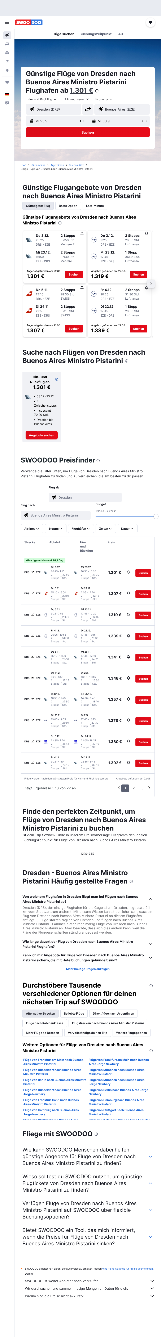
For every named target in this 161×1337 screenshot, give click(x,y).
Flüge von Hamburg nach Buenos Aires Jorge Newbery (51, 1112)
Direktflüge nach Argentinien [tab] (113, 1013)
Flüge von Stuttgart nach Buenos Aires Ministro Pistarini (116, 1112)
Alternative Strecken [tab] (40, 1013)
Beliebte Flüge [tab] (74, 1013)
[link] (42, 435)
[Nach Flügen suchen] (7, 35)
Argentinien (57, 165)
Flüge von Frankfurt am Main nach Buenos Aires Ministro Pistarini (53, 1062)
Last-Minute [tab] (95, 205)
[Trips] (7, 82)
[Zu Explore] (7, 70)
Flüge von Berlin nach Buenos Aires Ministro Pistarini (55, 1082)
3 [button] (143, 788)
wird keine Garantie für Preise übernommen (127, 1268)
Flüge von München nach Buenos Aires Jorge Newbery (116, 1082)
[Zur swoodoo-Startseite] (29, 22)
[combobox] (104, 99)
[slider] (155, 516)
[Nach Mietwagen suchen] (7, 53)
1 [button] (125, 788)
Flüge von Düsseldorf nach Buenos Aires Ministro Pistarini (52, 1072)
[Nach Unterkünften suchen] (7, 44)
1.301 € (81, 90)
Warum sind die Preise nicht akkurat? (54, 1296)
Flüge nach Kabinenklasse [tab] (44, 1023)
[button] (7, 22)
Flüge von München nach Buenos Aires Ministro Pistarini (116, 1072)
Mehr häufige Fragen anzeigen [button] (88, 969)
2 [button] (134, 788)
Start (23, 165)
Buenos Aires (76, 165)
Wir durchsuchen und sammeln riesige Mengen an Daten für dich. (76, 1288)
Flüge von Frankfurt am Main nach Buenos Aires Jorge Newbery (119, 1062)
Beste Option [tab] (68, 205)
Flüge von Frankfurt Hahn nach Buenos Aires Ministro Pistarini (51, 1102)
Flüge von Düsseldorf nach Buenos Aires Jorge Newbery (52, 1092)
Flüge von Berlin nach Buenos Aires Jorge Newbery (118, 1092)
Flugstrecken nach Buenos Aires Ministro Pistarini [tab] (108, 1023)
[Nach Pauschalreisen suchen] (7, 61)
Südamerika (38, 165)
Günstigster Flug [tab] (38, 205)
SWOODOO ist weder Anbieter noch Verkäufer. (62, 1281)
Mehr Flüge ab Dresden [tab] (42, 1032)
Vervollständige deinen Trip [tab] (87, 1032)
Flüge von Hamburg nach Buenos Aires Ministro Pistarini (116, 1102)
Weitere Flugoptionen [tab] (131, 1032)
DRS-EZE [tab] (87, 853)
